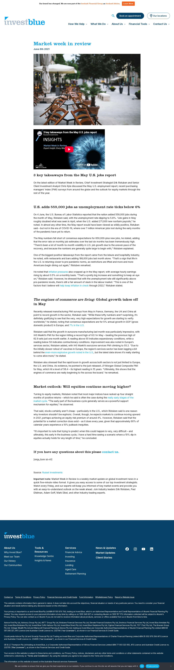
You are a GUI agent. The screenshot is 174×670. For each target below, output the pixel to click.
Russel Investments (52, 472)
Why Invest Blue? (13, 552)
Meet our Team (12, 556)
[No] (171, 666)
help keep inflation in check (74, 285)
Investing (70, 556)
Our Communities (13, 565)
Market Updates (105, 552)
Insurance (70, 561)
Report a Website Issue (124, 597)
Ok (142, 666)
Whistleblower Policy (104, 597)
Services (70, 547)
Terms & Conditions (23, 597)
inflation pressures (58, 271)
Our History (10, 561)
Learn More (128, 4)
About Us (9, 547)
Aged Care (70, 569)
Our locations (160, 16)
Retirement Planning (75, 573)
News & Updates (106, 547)
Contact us (8, 597)
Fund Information (86, 597)
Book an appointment (130, 16)
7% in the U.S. (76, 325)
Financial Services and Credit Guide (62, 597)
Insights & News (43, 560)
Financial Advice (73, 552)
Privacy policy (152, 666)
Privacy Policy (39, 597)
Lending (69, 565)
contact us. (110, 452)
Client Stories (104, 557)
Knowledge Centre (44, 556)
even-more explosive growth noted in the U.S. (69, 352)
